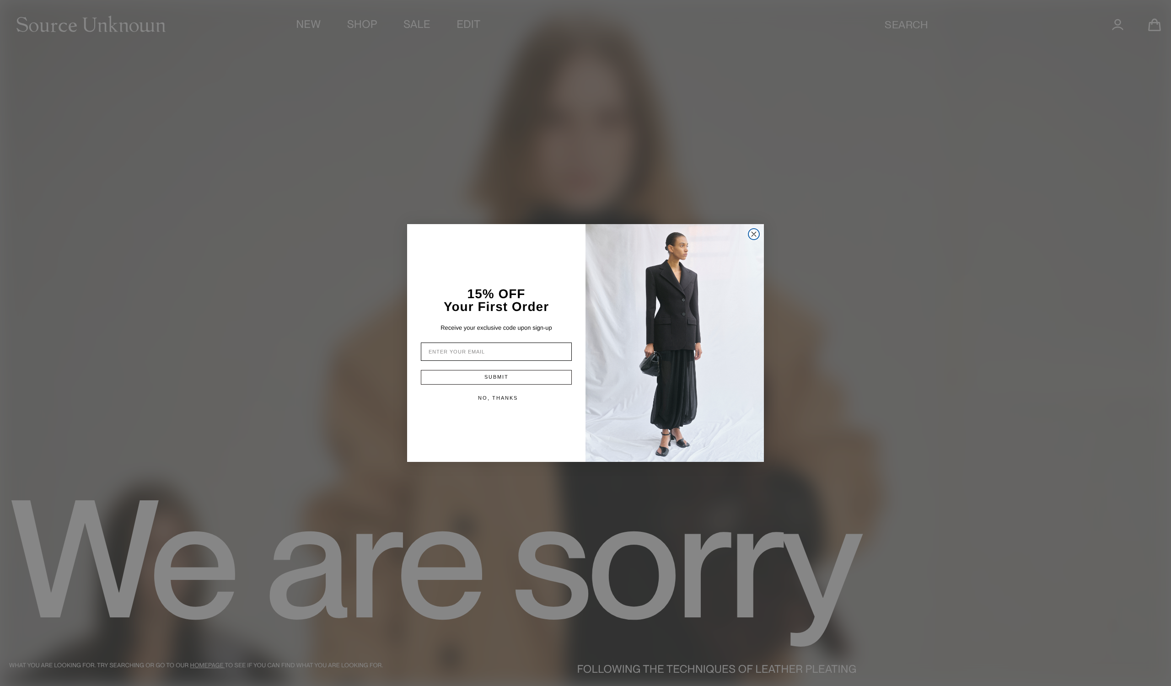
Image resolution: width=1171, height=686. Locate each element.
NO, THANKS (498, 398)
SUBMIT (496, 377)
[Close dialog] (753, 234)
